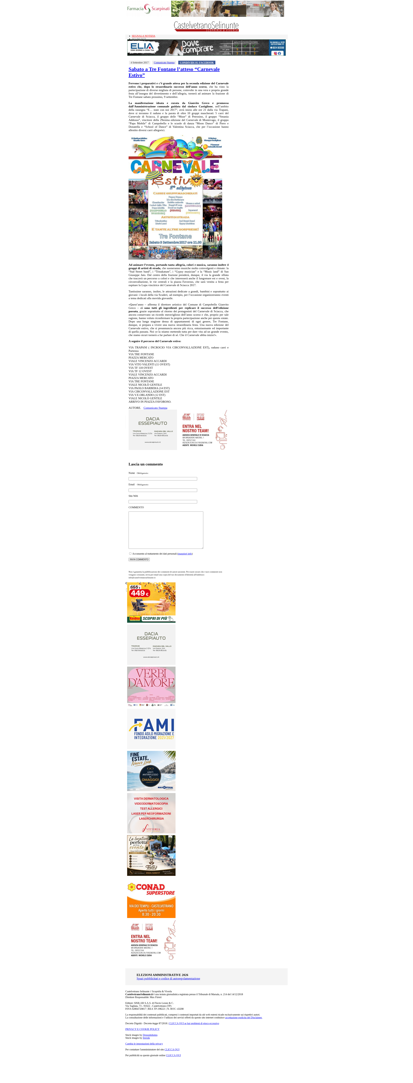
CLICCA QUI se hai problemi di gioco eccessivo (194, 1023)
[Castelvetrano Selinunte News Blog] (206, 30)
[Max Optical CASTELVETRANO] (151, 790)
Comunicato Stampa (164, 62)
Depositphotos (150, 1035)
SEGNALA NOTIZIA (143, 36)
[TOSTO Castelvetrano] (151, 875)
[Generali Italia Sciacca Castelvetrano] (203, 449)
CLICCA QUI (172, 1049)
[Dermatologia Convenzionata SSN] (151, 832)
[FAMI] (151, 748)
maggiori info (185, 553)
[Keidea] (151, 621)
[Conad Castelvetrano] (151, 917)
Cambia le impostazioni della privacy (144, 1043)
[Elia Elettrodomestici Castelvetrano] (206, 54)
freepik (146, 1038)
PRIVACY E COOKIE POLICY (142, 1029)
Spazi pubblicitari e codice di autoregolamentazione (168, 978)
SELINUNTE (139, 38)
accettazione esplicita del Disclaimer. (243, 1017)
